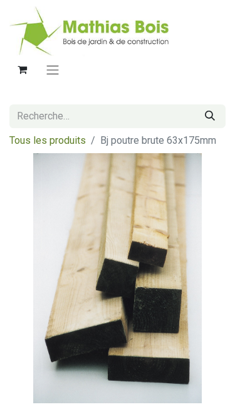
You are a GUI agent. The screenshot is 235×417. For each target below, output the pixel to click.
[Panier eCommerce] (21, 69)
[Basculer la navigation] (52, 69)
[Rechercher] (210, 116)
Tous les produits (47, 140)
